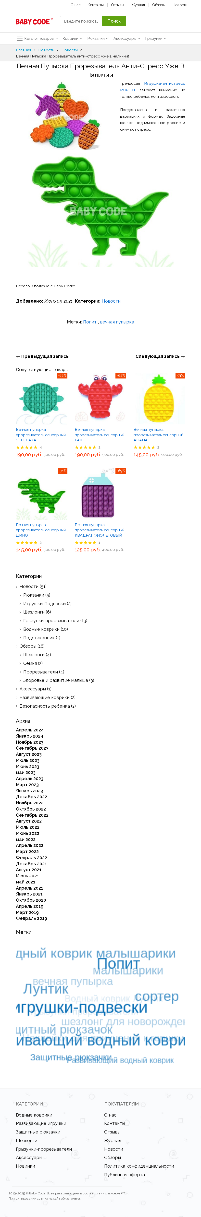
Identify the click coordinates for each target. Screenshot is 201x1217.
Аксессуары (33, 688)
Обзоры (158, 5)
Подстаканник (39, 637)
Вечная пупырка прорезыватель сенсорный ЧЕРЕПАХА (41, 434)
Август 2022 (29, 821)
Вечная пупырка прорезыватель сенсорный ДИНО (41, 530)
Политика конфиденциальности (139, 1166)
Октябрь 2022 (31, 808)
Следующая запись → (160, 356)
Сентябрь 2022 (32, 815)
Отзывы (117, 5)
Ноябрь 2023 (29, 742)
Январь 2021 (29, 893)
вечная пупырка (117, 321)
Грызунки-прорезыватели (51, 620)
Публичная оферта (124, 1174)
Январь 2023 (29, 790)
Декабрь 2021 (31, 863)
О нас (75, 5)
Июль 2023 (27, 760)
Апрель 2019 (29, 906)
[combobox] (81, 21)
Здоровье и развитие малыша (55, 680)
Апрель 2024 (30, 729)
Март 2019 (27, 912)
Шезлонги (34, 612)
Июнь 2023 (27, 766)
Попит (90, 321)
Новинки (25, 1166)
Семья (30, 663)
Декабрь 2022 (31, 796)
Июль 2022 (27, 827)
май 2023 (26, 772)
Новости (180, 5)
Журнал (138, 5)
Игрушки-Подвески (44, 603)
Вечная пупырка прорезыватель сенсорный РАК (100, 434)
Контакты (96, 5)
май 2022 (26, 839)
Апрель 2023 (29, 778)
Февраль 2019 (31, 918)
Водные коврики (41, 629)
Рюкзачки (33, 595)
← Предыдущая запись (42, 356)
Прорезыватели (40, 671)
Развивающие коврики (45, 697)
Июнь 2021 (27, 875)
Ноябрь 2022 (29, 802)
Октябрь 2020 (31, 900)
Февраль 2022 (31, 857)
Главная (23, 50)
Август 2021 (28, 869)
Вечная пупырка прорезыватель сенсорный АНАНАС (158, 434)
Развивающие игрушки (41, 1123)
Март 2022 (27, 851)
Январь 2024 (29, 736)
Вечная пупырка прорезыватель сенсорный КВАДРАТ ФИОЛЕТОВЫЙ (100, 530)
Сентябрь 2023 (32, 748)
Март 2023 (27, 784)
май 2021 (25, 881)
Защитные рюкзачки (38, 1131)
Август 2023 (29, 754)
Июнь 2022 (27, 833)
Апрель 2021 (29, 888)
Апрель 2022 (29, 845)
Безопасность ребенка (45, 706)
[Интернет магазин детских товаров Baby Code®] (34, 21)
